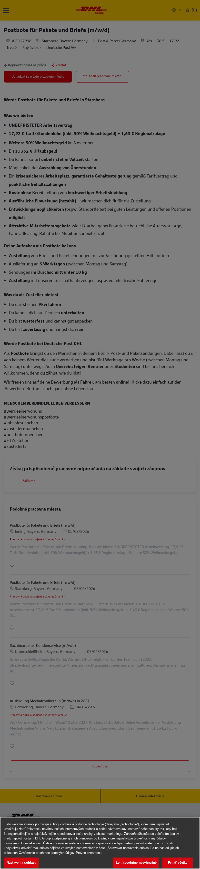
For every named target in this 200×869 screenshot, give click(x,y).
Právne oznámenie (89, 853)
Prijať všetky (178, 862)
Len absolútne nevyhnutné (136, 862)
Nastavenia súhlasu (21, 862)
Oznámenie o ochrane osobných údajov (47, 853)
